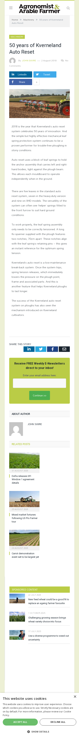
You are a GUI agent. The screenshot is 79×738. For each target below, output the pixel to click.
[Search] (68, 8)
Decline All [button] (58, 722)
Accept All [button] (20, 722)
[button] (39, 731)
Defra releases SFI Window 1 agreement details (23, 479)
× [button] (74, 696)
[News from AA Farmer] (39, 7)
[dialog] (39, 715)
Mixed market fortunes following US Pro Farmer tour (24, 518)
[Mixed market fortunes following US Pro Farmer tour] (24, 501)
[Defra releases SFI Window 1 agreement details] (24, 462)
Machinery (17, 37)
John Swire (29, 60)
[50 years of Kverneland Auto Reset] (39, 104)
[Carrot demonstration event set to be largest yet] (24, 540)
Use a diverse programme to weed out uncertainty (48, 637)
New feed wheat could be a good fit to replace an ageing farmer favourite (48, 601)
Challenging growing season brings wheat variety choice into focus (47, 619)
